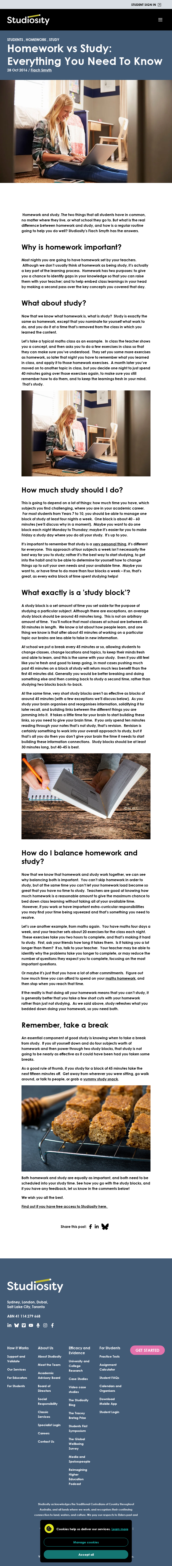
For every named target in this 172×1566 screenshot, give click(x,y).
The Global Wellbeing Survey (77, 1443)
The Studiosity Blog (78, 1402)
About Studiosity (49, 1356)
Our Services (16, 1369)
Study (54, 39)
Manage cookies (86, 1542)
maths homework (120, 978)
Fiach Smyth (41, 70)
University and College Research (79, 1365)
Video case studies (77, 1389)
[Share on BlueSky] (105, 1226)
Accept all (86, 1554)
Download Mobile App (108, 1401)
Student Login (109, 1412)
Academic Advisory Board (49, 1375)
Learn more (120, 1529)
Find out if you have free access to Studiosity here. (65, 1206)
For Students (16, 1386)
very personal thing (109, 544)
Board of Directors (44, 1388)
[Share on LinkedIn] (97, 1226)
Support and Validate (16, 1358)
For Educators (17, 1378)
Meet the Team (49, 1365)
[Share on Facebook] (90, 1226)
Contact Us (46, 1441)
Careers (43, 1433)
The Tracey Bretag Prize (77, 1415)
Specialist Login (49, 1425)
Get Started (147, 1350)
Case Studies (78, 1379)
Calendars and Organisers (110, 1388)
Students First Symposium (78, 1428)
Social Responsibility (48, 1401)
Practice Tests (109, 1356)
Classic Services (44, 1414)
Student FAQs (109, 1378)
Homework (36, 39)
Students (15, 39)
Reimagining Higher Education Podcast (78, 1477)
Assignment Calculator (107, 1367)
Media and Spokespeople (79, 1459)
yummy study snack (100, 1079)
